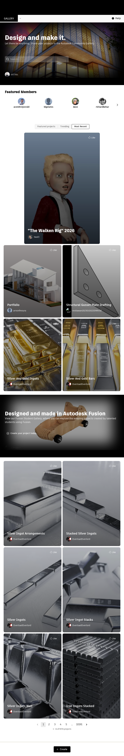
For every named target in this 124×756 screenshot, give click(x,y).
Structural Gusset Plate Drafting (88, 305)
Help (118, 18)
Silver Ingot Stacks (79, 620)
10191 (79, 724)
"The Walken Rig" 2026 (51, 231)
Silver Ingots (16, 620)
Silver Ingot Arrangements (26, 533)
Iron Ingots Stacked (80, 706)
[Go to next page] (86, 724)
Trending (64, 126)
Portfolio (13, 305)
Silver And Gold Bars (80, 379)
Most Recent (80, 126)
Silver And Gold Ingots (23, 379)
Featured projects (46, 126)
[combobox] (39, 59)
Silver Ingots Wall (19, 706)
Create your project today (23, 433)
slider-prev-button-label (117, 105)
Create (63, 749)
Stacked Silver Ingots (81, 533)
